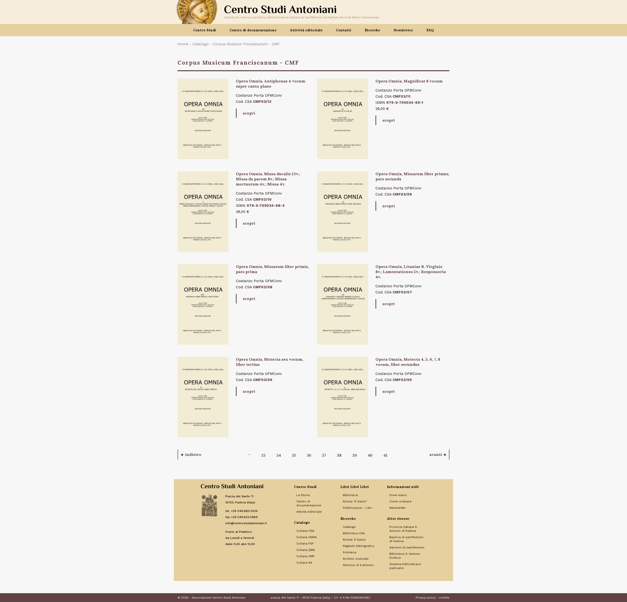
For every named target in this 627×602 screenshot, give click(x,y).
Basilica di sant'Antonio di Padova (406, 539)
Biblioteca (350, 495)
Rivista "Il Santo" (355, 501)
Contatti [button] (343, 30)
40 (370, 455)
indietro (193, 454)
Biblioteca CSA (354, 533)
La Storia (303, 495)
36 (309, 455)
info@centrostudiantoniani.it (246, 523)
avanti (435, 454)
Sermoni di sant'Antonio (406, 547)
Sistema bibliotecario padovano (405, 566)
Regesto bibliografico (358, 546)
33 (263, 455)
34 (278, 455)
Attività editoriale (309, 511)
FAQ (430, 30)
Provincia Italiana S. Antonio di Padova (403, 529)
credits (444, 597)
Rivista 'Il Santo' (354, 539)
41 (385, 455)
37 (324, 455)
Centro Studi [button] (204, 30)
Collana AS (304, 562)
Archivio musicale (356, 558)
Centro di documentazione (308, 503)
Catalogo (201, 44)
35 (294, 455)
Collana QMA (305, 550)
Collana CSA (305, 531)
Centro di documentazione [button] (253, 30)
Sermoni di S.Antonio (358, 565)
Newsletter (403, 30)
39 (354, 455)
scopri (249, 113)
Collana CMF (305, 556)
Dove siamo (398, 495)
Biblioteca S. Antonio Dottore (404, 555)
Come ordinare (400, 501)
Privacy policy (425, 597)
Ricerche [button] (372, 30)
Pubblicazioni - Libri (357, 507)
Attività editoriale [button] (306, 30)
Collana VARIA (306, 537)
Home (183, 44)
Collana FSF (305, 543)
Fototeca (349, 552)
